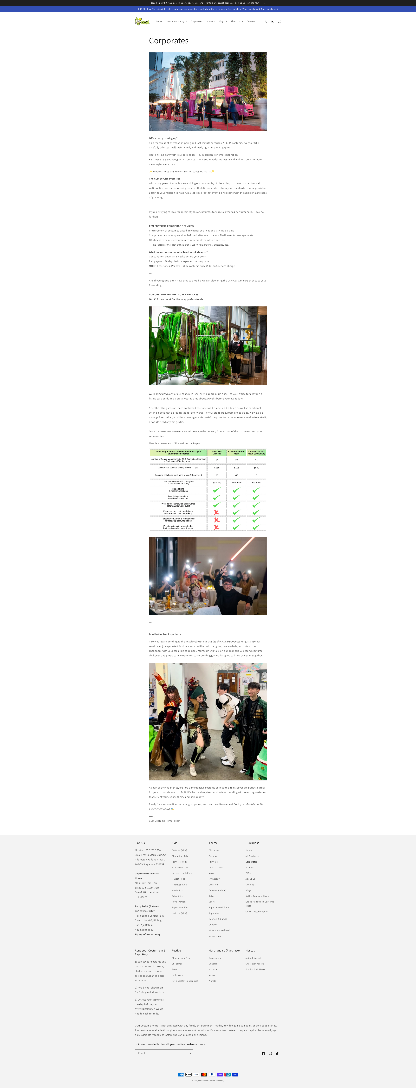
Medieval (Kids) (180, 884)
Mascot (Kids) (179, 878)
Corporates (251, 861)
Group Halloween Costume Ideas (260, 903)
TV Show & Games (218, 918)
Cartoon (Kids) (179, 850)
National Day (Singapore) (185, 980)
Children (213, 963)
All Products (252, 856)
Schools (250, 867)
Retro (211, 896)
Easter (175, 969)
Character (214, 850)
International (216, 867)
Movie (212, 873)
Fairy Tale (214, 861)
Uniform (213, 924)
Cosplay (213, 856)
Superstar (214, 913)
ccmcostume (203, 1081)
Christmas (177, 963)
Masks (212, 975)
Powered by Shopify (216, 1081)
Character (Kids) (180, 856)
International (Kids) (182, 873)
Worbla (212, 980)
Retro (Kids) (178, 896)
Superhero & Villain (219, 907)
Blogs (248, 890)
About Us (250, 878)
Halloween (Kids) (181, 867)
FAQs (248, 873)
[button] (176, 21)
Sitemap (250, 884)
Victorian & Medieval (219, 930)
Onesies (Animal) (217, 890)
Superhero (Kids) (180, 907)
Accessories (215, 958)
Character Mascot (255, 963)
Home (249, 850)
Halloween (177, 975)
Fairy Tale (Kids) (180, 861)
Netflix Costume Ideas (257, 896)
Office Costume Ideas (257, 911)
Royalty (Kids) (179, 901)
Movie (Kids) (178, 890)
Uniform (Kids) (179, 913)
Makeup (213, 969)
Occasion (213, 884)
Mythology (214, 878)
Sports (212, 901)
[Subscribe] (189, 1053)
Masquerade (215, 935)
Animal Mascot (253, 958)
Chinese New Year (181, 958)
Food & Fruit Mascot (256, 969)
